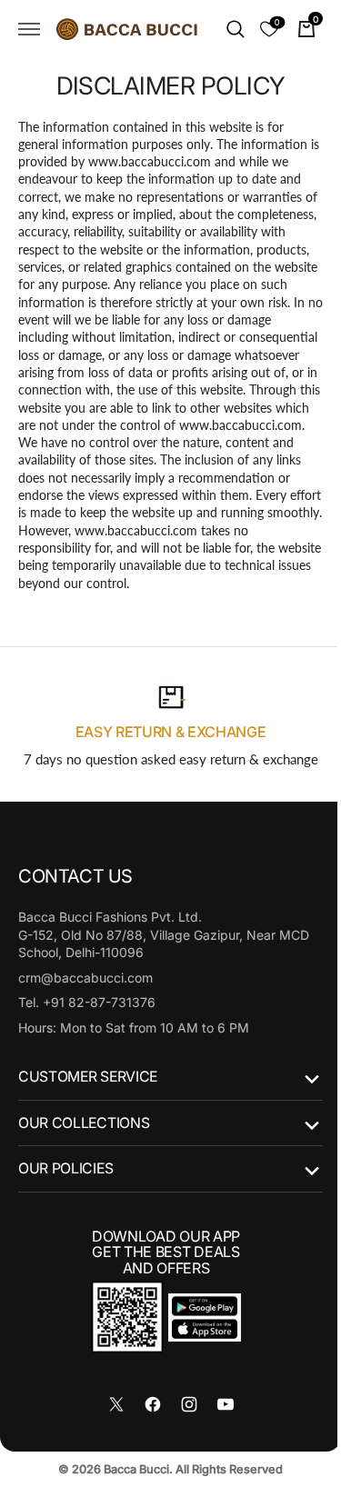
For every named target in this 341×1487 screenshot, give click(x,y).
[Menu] (29, 29)
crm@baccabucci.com (85, 995)
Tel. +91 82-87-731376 (86, 1019)
